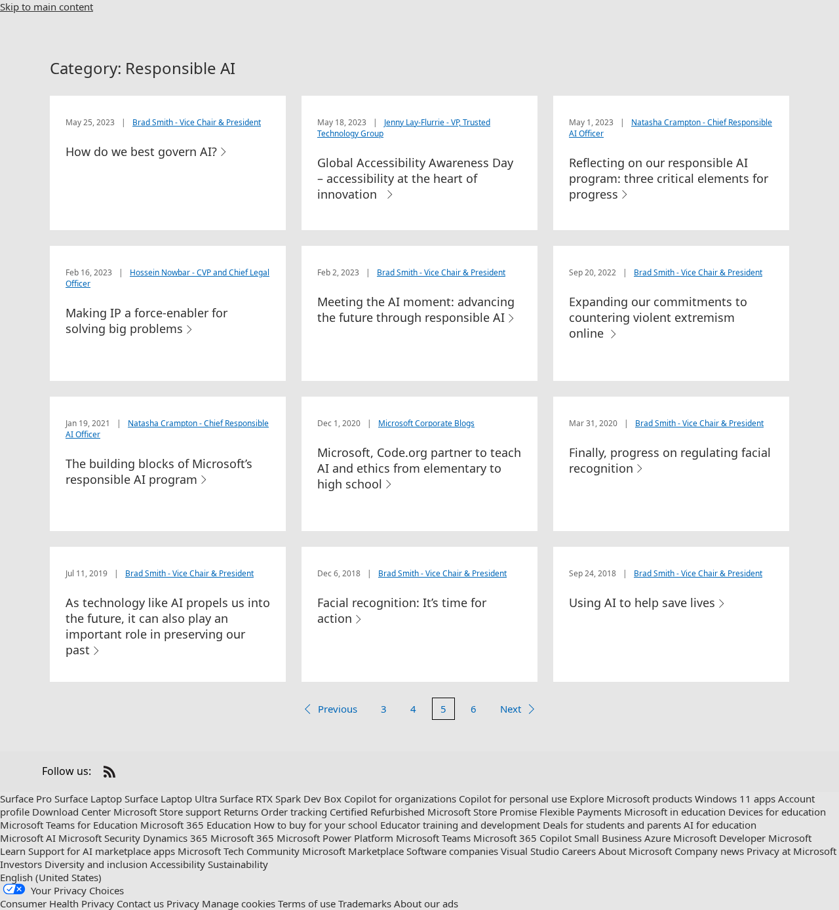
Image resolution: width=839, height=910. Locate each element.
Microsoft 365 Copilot (522, 837)
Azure (657, 837)
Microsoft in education (675, 811)
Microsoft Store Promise (482, 811)
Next (510, 708)
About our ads (426, 903)
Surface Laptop (88, 798)
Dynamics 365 (175, 837)
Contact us (140, 903)
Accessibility (177, 864)
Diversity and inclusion (96, 864)
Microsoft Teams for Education (69, 824)
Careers (579, 851)
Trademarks (364, 903)
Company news (709, 851)
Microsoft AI (28, 837)
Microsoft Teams (433, 837)
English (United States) (51, 877)
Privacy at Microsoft (791, 851)
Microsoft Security (99, 837)
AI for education (720, 824)
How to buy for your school (316, 824)
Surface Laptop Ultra (171, 798)
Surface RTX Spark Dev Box (280, 798)
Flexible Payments (580, 811)
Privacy (182, 903)
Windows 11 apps (735, 798)
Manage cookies (238, 903)
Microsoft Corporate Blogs (426, 423)
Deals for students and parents (612, 824)
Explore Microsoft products (631, 798)
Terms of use (307, 903)
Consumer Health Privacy (57, 903)
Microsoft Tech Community (239, 851)
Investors (21, 864)
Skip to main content (46, 6)
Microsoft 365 (242, 837)
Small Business (608, 837)
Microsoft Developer (719, 837)
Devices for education (777, 811)
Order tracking (294, 811)
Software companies (452, 851)
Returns (241, 811)
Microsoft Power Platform (335, 837)
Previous (337, 708)
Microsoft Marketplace (353, 851)
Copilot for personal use (513, 798)
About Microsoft (635, 851)
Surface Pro (26, 798)
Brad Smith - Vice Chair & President (196, 122)
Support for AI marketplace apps (101, 851)
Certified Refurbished (377, 811)
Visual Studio (530, 851)
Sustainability (238, 864)
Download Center (71, 811)
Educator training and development (460, 824)
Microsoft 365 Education (195, 824)
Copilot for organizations (400, 798)
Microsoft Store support (167, 811)
